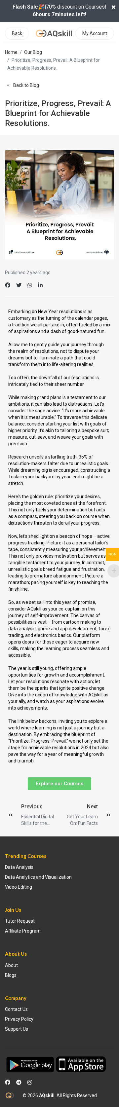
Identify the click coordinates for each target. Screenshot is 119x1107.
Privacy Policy (19, 1019)
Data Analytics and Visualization (38, 877)
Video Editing (18, 887)
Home (11, 52)
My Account (94, 33)
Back (17, 33)
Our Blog (33, 52)
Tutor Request (20, 921)
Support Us (16, 1029)
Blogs (11, 975)
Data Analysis (19, 867)
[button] (59, 783)
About (11, 965)
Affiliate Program (23, 931)
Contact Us (16, 1009)
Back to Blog (26, 85)
